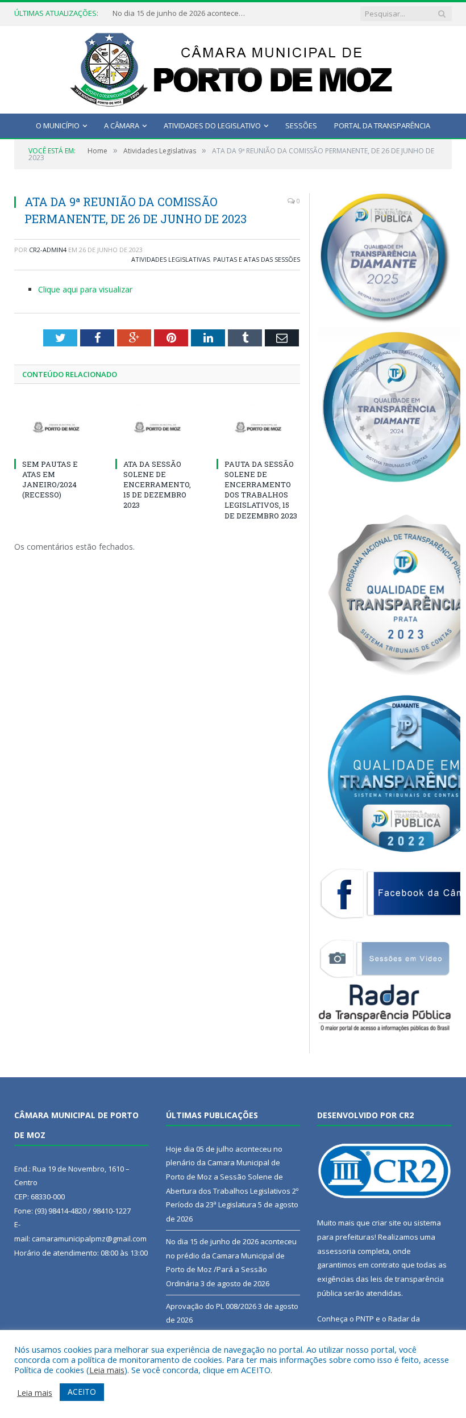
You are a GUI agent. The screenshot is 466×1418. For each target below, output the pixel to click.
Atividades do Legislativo (212, 125)
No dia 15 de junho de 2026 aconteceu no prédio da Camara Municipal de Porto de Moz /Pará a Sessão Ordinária (181, 13)
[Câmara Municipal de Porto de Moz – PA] (233, 66)
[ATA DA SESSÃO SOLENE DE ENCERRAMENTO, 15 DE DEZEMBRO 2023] (157, 427)
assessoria (336, 1251)
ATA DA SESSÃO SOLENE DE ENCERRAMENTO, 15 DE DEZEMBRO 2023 (157, 485)
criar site (386, 1223)
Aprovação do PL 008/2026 (211, 1306)
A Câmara (121, 125)
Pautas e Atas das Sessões (256, 259)
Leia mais (106, 1370)
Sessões (301, 125)
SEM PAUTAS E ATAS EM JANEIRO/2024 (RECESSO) (50, 479)
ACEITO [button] (82, 1391)
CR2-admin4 (47, 249)
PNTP (365, 1319)
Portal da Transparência (382, 125)
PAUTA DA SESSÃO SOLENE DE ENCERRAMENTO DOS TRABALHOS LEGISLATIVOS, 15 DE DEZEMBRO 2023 (260, 490)
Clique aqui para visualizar (85, 289)
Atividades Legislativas (170, 259)
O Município (58, 125)
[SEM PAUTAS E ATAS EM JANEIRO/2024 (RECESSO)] (56, 427)
